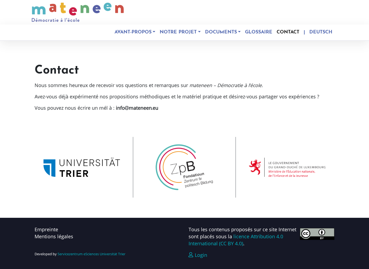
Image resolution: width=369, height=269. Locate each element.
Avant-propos (133, 32)
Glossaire (258, 32)
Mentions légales (54, 236)
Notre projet (178, 32)
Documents (221, 32)
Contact (288, 32)
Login (200, 255)
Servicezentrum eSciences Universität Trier (91, 253)
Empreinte (46, 229)
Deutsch (320, 32)
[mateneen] (78, 12)
